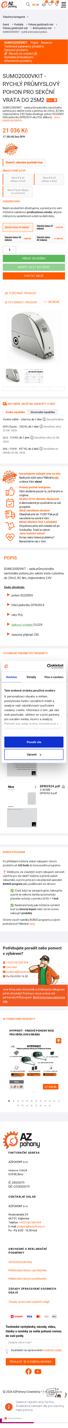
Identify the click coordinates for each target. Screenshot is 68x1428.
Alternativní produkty (18, 61)
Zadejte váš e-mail (19, 1342)
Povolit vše (34, 742)
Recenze (46, 42)
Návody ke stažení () (23, 53)
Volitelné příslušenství (18, 57)
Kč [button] (33, 4)
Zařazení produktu (16, 50)
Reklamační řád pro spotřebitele (27, 1270)
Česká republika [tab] (15, 412)
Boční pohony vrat (42, 28)
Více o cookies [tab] (53, 676)
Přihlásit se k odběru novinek (31, 1361)
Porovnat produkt (23, 293)
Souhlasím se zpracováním (36, 1350)
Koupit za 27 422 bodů (34, 267)
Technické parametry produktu (24, 46)
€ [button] (38, 4)
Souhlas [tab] (11, 676)
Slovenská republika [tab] (43, 412)
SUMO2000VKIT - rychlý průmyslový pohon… (25, 31)
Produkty (18, 24)
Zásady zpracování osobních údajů (29, 1302)
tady (32, 923)
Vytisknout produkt (23, 302)
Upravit (32, 754)
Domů (6, 24)
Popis (34, 42)
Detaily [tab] (31, 676)
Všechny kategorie (14, 17)
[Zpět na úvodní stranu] (9, 4)
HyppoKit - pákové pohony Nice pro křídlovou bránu (31, 1032)
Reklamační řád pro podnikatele (27, 1278)
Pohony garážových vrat (40, 24)
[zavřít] (57, 1389)
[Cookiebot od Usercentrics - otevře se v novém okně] (47, 666)
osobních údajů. (53, 1350)
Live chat (11, 967)
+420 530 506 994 (17, 962)
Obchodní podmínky (20, 1262)
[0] (44, 4)
